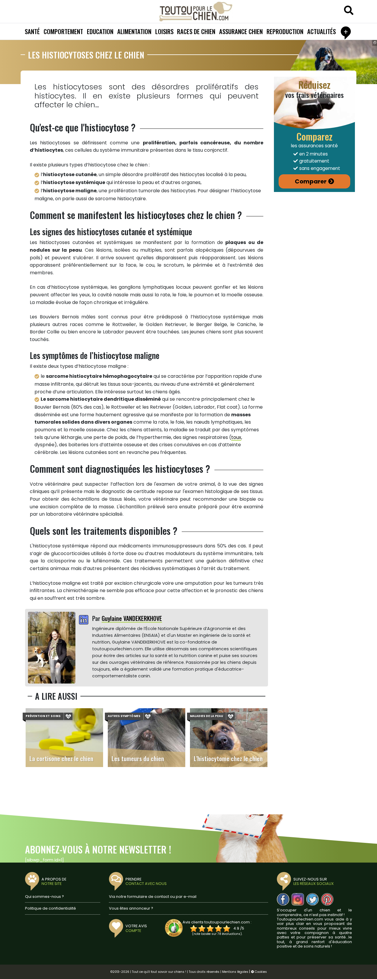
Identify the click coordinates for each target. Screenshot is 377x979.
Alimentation (134, 31)
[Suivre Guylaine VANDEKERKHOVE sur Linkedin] (83, 620)
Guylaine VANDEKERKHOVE (132, 618)
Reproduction (285, 31)
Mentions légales (235, 972)
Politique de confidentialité (50, 908)
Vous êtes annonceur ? (131, 908)
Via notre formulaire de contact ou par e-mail (152, 896)
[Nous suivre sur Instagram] (298, 899)
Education (100, 31)
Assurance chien (241, 31)
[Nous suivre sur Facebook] (283, 899)
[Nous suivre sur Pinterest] (327, 899)
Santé (32, 31)
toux (236, 437)
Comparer (311, 181)
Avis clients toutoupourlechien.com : (217, 922)
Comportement (63, 31)
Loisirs (164, 31)
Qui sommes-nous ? (44, 896)
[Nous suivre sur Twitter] (312, 899)
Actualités (321, 31)
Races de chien (196, 31)
